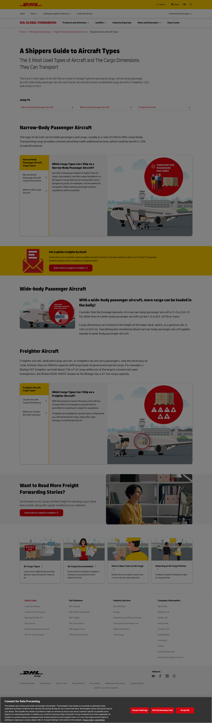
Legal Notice (100, 720)
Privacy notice (88, 720)
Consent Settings (139, 710)
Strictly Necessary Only (162, 710)
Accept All (185, 710)
